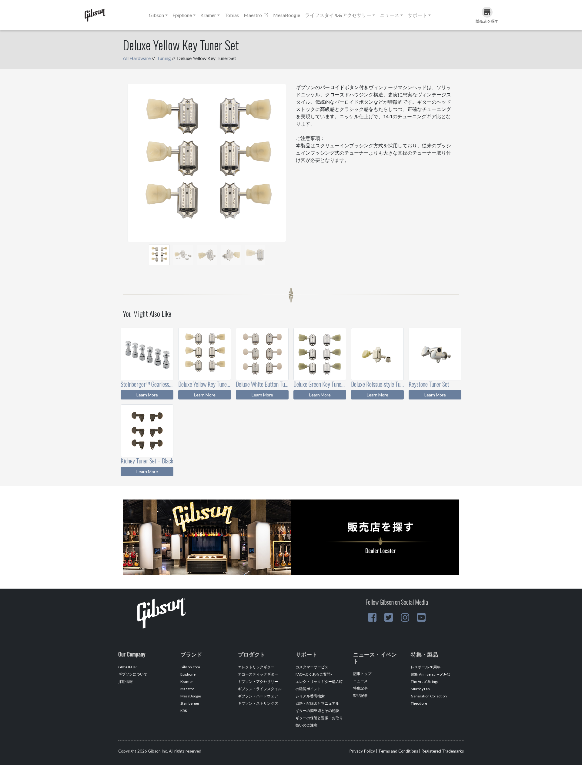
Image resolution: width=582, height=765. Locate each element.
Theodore (419, 703)
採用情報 (125, 681)
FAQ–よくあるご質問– (314, 674)
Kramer (186, 681)
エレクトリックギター (256, 667)
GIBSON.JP (127, 667)
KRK (183, 710)
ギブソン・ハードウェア (258, 696)
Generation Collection (429, 696)
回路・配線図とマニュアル (317, 703)
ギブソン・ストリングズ (258, 703)
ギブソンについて (132, 674)
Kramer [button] (208, 15)
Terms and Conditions (398, 751)
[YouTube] (421, 617)
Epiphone (188, 674)
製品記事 (360, 695)
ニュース (360, 681)
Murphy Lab (420, 688)
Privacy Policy (362, 751)
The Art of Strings (425, 681)
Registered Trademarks (442, 751)
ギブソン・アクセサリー (258, 681)
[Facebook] (372, 617)
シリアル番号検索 (310, 696)
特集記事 (360, 688)
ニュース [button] (389, 15)
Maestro (253, 15)
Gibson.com (190, 667)
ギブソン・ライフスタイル (260, 688)
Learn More (147, 394)
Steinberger (189, 703)
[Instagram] (405, 617)
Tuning (164, 58)
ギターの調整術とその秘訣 (317, 710)
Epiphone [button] (182, 15)
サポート (417, 15)
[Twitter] (388, 617)
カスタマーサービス (312, 667)
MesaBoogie (286, 15)
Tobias (232, 15)
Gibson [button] (156, 15)
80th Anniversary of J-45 (430, 674)
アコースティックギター (258, 674)
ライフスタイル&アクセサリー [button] (338, 15)
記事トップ (362, 673)
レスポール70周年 (425, 667)
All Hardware (137, 58)
